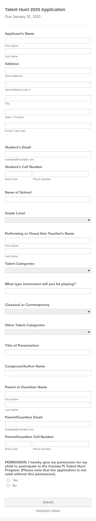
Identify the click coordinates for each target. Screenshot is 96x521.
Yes (15, 480)
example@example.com (19, 159)
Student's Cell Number (23, 167)
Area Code (11, 179)
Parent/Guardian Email (23, 417)
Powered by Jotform (48, 510)
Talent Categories (19, 264)
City (7, 103)
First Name (11, 45)
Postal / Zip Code (15, 130)
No (14, 485)
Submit (48, 502)
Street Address (14, 75)
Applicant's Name (19, 34)
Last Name (11, 56)
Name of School (18, 192)
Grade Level (15, 213)
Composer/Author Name (25, 366)
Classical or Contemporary (27, 305)
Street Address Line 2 (18, 89)
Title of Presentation (22, 345)
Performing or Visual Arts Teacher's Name (39, 233)
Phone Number (42, 179)
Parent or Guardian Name (26, 387)
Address (12, 64)
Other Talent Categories (25, 325)
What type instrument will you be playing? (40, 284)
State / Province (14, 117)
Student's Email (18, 147)
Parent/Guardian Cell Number (29, 437)
